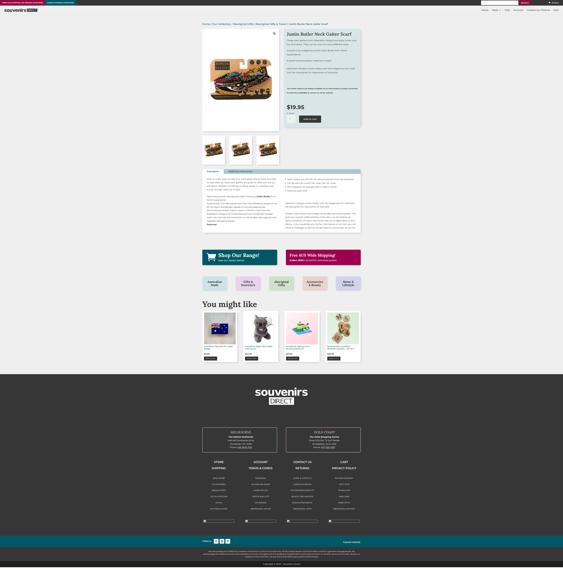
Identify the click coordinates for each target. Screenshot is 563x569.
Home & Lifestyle (348, 283)
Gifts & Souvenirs (248, 283)
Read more (251, 358)
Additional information (240, 171)
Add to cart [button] (210, 358)
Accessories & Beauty (315, 283)
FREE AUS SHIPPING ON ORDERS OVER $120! (22, 3)
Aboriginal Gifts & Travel (271, 24)
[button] (274, 33)
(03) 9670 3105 (244, 447)
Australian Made (214, 283)
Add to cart (310, 119)
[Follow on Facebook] (216, 541)
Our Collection (221, 24)
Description (213, 171)
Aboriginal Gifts (243, 24)
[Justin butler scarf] (213, 164)
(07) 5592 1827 (328, 447)
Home (206, 24)
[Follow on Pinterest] (227, 541)
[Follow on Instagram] (222, 541)
